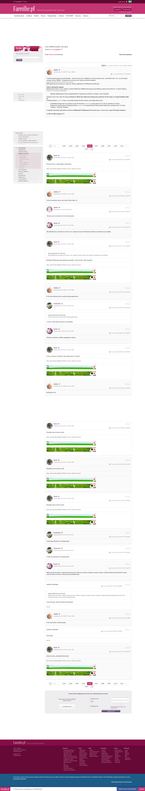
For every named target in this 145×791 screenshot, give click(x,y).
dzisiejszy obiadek (22, 138)
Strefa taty (82, 762)
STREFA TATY (21, 177)
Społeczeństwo (93, 753)
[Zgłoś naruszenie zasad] (111, 74)
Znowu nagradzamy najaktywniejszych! (27, 140)
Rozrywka (22, 166)
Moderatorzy (105, 754)
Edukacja (66, 765)
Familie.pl (29, 16)
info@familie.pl (17, 755)
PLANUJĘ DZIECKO (23, 171)
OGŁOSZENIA (22, 148)
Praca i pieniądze (24, 164)
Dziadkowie (82, 760)
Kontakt (103, 750)
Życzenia (127, 757)
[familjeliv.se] (130, 1)
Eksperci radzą (83, 753)
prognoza (55, 82)
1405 (83, 146)
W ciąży (43, 16)
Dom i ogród (64, 46)
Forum (47, 46)
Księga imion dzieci (68, 759)
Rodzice (36, 16)
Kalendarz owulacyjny (69, 750)
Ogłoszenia (82, 750)
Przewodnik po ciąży (69, 751)
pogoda (48, 82)
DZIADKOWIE (21, 175)
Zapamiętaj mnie (94, 706)
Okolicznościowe (94, 756)
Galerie (127, 754)
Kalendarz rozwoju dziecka (70, 760)
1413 (86, 149)
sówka (56, 207)
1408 (102, 146)
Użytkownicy (82, 763)
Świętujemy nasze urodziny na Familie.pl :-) (28, 135)
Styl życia (78, 16)
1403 (70, 146)
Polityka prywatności (107, 762)
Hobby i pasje (93, 754)
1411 (121, 146)
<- (50, 146)
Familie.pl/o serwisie (24, 159)
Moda (21, 160)
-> (92, 149)
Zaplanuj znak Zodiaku (69, 770)
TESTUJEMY (69, 16)
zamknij (141, 789)
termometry (87, 103)
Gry (65, 763)
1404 (77, 146)
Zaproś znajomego (106, 757)
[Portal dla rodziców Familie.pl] (24, 12)
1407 (96, 146)
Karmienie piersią (19, 16)
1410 (115, 146)
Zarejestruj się (127, 9)
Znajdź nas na (121, 1)
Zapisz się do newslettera (125, 12)
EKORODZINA (22, 149)
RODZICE (20, 173)
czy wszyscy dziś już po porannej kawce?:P (28, 142)
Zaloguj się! (118, 9)
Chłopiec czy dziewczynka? (70, 757)
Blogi (126, 751)
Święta (116, 757)
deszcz (65, 82)
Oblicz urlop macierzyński (70, 756)
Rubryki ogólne (83, 754)
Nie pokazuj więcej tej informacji (121, 782)
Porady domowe (83, 765)
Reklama (104, 751)
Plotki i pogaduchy (24, 162)
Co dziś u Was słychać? (23, 136)
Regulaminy (105, 753)
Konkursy (85, 16)
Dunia (56, 223)
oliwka (56, 70)
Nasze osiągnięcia (106, 760)
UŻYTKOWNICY (22, 179)
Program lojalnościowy (107, 756)
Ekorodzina (82, 751)
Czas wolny (117, 762)
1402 (64, 146)
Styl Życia (117, 760)
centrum (60, 100)
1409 (109, 146)
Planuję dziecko (52, 16)
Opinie (91, 750)
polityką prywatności (19, 779)
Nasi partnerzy (105, 759)
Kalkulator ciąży (68, 754)
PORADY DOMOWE (23, 181)
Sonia (56, 155)
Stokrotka (57, 303)
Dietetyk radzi (23, 155)
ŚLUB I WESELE (22, 169)
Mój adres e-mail (95, 698)
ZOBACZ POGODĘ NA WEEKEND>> (57, 90)
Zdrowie (61, 16)
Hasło (92, 701)
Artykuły (127, 753)
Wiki (126, 756)
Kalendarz (66, 766)
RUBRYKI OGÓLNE (55, 46)
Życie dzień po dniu (94, 751)
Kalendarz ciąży (68, 753)
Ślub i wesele (82, 756)
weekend (70, 82)
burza (60, 82)
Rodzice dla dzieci (68, 768)
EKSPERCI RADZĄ (23, 151)
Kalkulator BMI (67, 762)
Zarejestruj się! (67, 706)
